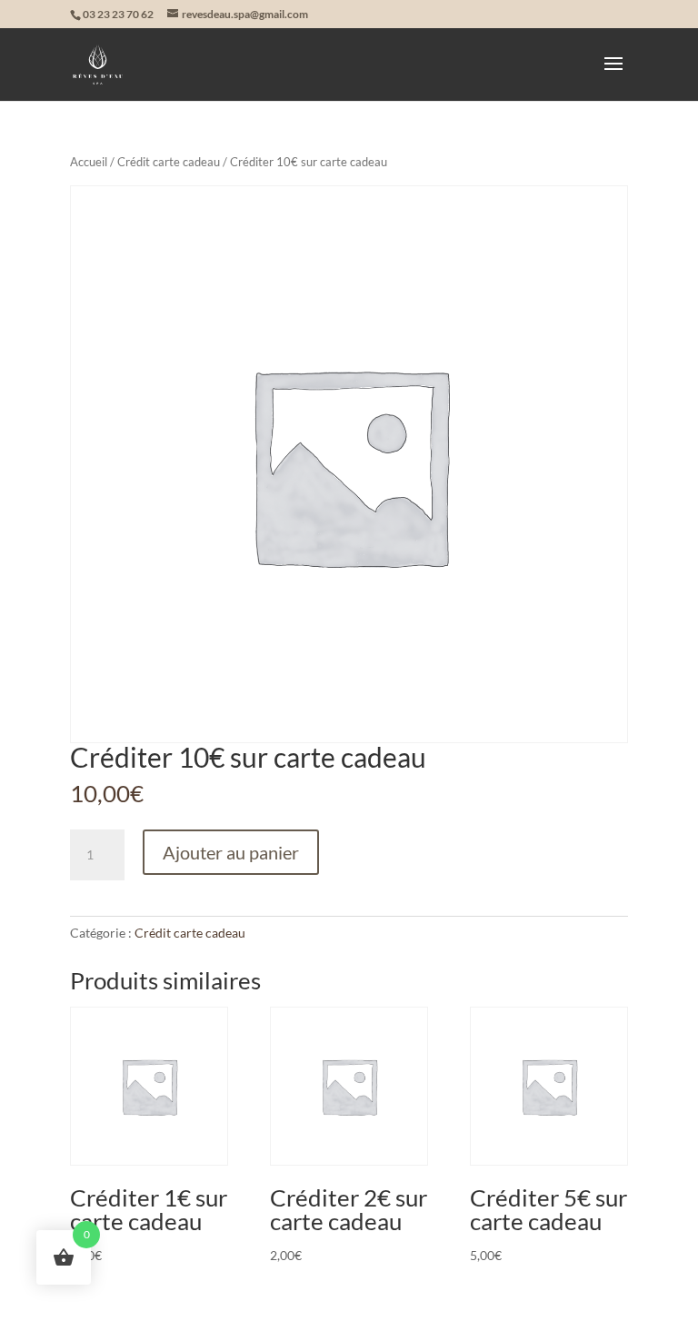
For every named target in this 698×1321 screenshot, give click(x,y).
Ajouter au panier (231, 852)
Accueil (88, 161)
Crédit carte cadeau (168, 161)
